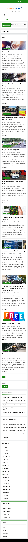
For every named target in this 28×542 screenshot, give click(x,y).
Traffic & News (7, 114)
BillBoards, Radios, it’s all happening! (13, 251)
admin (5, 54)
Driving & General (7, 508)
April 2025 (5, 462)
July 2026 (5, 447)
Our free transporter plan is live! (12, 323)
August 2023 (6, 471)
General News (7, 247)
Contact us (5, 533)
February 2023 (6, 480)
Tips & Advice (7, 48)
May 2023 (5, 474)
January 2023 (6, 483)
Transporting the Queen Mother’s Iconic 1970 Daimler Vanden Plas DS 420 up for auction (13, 288)
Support (5, 536)
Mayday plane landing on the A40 (12, 149)
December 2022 (6, 486)
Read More (4, 69)
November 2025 (6, 456)
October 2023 (6, 468)
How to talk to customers (9, 52)
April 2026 (5, 453)
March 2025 (6, 465)
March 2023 (6, 477)
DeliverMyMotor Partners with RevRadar (15, 24)
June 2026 (5, 450)
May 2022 (5, 498)
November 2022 (6, 489)
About (4, 530)
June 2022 (5, 495)
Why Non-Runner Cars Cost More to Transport (13, 1)
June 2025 (5, 459)
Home (4, 527)
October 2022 (6, 492)
